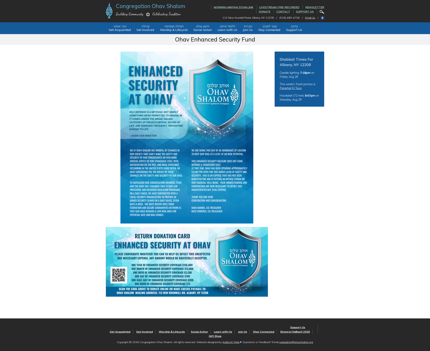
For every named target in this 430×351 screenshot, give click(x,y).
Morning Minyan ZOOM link (233, 7)
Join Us (248, 30)
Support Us (305, 11)
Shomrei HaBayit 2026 (295, 331)
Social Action (203, 30)
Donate (264, 11)
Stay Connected (269, 30)
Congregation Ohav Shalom (150, 6)
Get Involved (145, 30)
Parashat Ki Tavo (291, 88)
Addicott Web (230, 342)
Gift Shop (215, 336)
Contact (283, 11)
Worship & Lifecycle (174, 30)
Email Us (310, 17)
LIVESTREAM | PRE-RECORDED (279, 7)
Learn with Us (227, 30)
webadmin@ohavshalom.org (296, 342)
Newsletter (314, 7)
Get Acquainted (120, 30)
